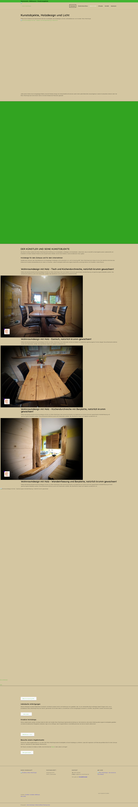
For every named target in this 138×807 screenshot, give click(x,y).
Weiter (6, 680)
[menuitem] (72, 6)
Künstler (27, 794)
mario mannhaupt (30, 804)
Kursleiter (32, 794)
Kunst (52, 746)
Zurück (2, 680)
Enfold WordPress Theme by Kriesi (42, 804)
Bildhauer (37, 794)
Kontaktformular (83, 777)
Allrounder (23, 796)
